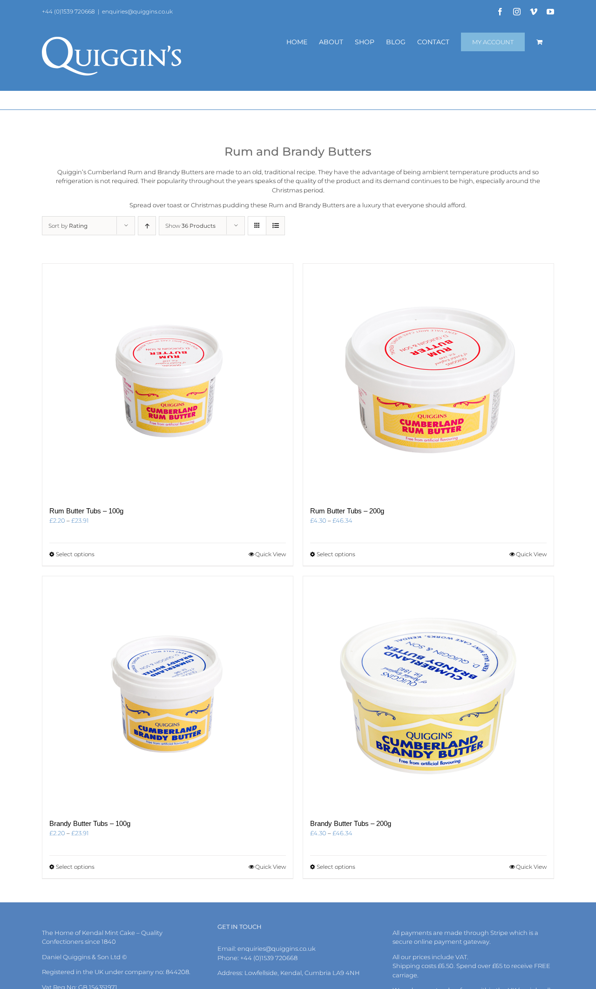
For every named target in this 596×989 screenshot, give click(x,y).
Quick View (270, 554)
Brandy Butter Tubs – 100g (89, 823)
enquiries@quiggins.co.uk (137, 11)
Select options (75, 554)
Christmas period (297, 190)
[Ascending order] (147, 225)
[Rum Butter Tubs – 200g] (428, 380)
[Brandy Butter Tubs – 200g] (428, 692)
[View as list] (275, 226)
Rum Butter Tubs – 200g (347, 511)
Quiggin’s (71, 172)
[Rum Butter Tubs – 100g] (167, 380)
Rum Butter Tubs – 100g (86, 511)
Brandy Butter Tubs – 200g (350, 823)
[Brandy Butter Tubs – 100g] (167, 692)
